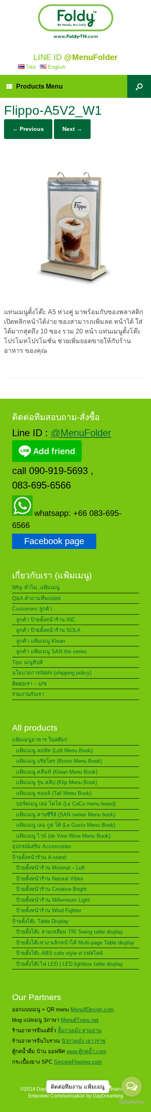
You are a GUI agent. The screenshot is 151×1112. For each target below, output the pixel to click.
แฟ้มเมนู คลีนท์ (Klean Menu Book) (56, 772)
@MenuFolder (81, 432)
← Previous (28, 129)
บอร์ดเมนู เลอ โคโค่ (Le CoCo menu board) (66, 804)
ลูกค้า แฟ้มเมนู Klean (40, 641)
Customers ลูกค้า (32, 609)
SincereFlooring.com (78, 1062)
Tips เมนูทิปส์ (27, 662)
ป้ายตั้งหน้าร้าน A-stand (39, 857)
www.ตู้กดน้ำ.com (86, 1051)
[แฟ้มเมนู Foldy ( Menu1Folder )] (75, 21)
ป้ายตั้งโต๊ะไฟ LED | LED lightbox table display (69, 964)
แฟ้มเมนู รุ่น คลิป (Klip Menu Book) (56, 782)
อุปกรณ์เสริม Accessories (41, 846)
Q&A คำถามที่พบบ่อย (36, 598)
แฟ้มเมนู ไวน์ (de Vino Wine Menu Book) (63, 836)
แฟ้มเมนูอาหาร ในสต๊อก (39, 740)
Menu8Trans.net (80, 1020)
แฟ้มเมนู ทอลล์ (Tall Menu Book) (53, 793)
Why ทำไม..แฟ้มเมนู (36, 587)
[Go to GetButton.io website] (132, 1103)
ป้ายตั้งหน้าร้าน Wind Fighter (48, 910)
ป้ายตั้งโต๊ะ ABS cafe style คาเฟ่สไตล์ (59, 953)
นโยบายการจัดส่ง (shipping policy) (51, 673)
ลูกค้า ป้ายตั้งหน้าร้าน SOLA (48, 630)
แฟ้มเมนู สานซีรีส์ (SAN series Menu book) (65, 815)
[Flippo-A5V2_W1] (75, 295)
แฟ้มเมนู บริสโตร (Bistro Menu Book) (59, 761)
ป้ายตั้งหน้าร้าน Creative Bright (51, 889)
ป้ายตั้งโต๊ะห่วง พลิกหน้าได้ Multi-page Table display (75, 943)
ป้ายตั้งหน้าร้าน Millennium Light (53, 900)
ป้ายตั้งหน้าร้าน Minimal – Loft (50, 868)
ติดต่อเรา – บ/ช (29, 684)
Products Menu (39, 86)
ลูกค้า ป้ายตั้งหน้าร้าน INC (45, 620)
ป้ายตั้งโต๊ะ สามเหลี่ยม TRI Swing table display (69, 932)
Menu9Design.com (92, 1009)
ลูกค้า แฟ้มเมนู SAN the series (51, 651)
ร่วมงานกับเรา (28, 694)
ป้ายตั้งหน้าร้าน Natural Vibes (49, 879)
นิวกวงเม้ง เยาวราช (83, 1041)
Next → (72, 129)
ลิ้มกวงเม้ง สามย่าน (79, 1030)
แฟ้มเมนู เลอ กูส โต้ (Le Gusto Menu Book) (65, 825)
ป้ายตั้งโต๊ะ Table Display (40, 921)
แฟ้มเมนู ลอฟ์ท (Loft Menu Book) (54, 751)
